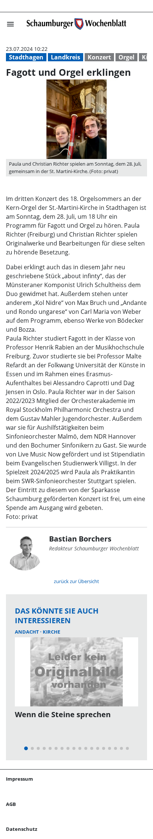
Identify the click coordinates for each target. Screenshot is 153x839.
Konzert (99, 57)
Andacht (27, 631)
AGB (11, 804)
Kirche (51, 631)
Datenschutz (21, 829)
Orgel (126, 57)
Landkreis (65, 57)
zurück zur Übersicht (76, 581)
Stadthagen (26, 57)
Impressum (19, 778)
